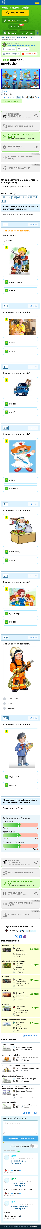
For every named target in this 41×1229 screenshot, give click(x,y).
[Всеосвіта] (3, 2)
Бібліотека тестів (18, 37)
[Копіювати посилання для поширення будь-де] (16, 936)
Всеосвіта (5, 37)
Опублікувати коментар (21, 1138)
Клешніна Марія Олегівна (21, 45)
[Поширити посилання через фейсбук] (20, 936)
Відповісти (9, 1173)
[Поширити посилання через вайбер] (24, 936)
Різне (30, 37)
